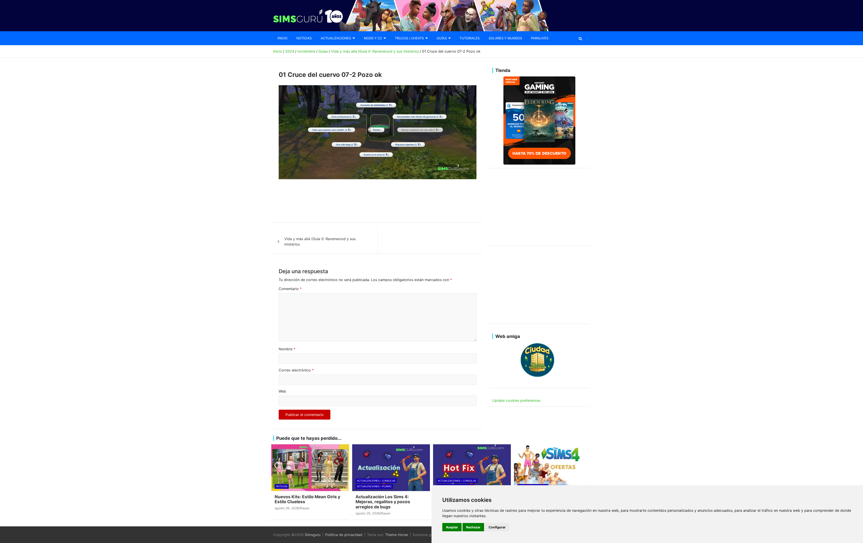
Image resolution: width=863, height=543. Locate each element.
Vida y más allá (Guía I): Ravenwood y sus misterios (320, 241)
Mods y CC (373, 38)
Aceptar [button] (452, 527)
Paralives (539, 38)
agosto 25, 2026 (368, 513)
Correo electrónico (296, 370)
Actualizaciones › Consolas (376, 480)
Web (282, 391)
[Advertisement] (360, 201)
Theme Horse (396, 534)
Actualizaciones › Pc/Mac (374, 486)
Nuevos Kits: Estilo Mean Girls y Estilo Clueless (307, 499)
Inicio (282, 38)
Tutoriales (470, 38)
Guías (442, 38)
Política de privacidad (343, 534)
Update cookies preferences (516, 400)
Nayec (305, 508)
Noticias (304, 38)
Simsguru (312, 534)
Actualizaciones (336, 38)
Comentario (290, 288)
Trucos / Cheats (409, 38)
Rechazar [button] (473, 527)
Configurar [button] (497, 527)
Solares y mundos (505, 38)
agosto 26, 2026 (287, 508)
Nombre (287, 349)
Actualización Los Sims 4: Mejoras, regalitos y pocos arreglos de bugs (383, 502)
